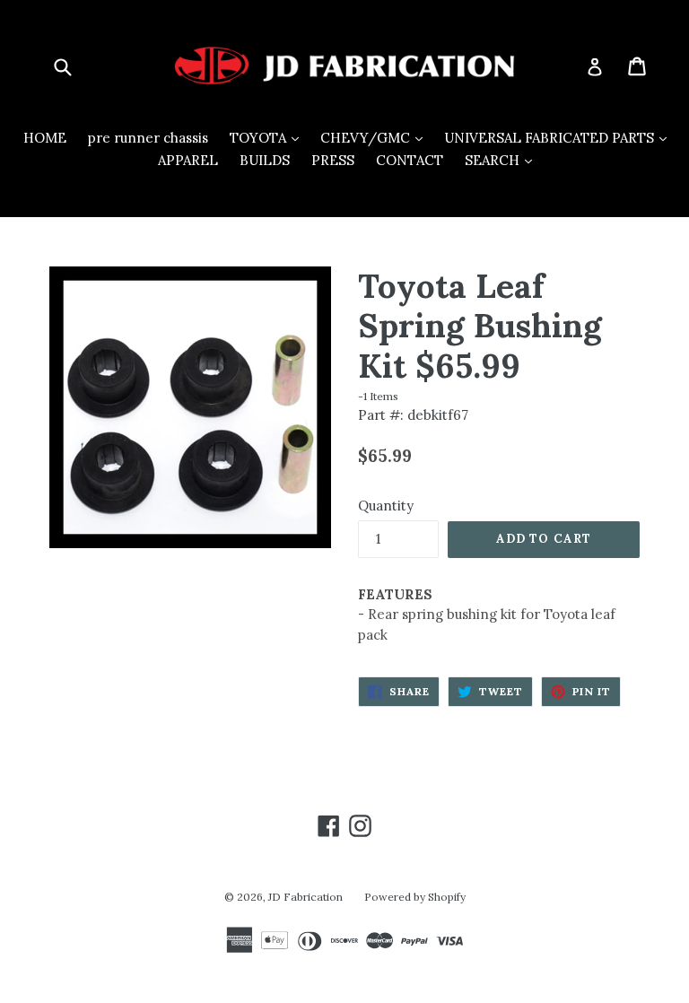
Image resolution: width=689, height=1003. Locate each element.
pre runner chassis (148, 137)
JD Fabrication (305, 896)
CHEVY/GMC (376, 137)
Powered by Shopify (415, 896)
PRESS (332, 160)
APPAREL (188, 160)
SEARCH (503, 160)
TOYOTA (269, 137)
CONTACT (409, 160)
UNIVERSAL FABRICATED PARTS (560, 137)
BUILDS (265, 160)
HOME (44, 137)
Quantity (386, 505)
